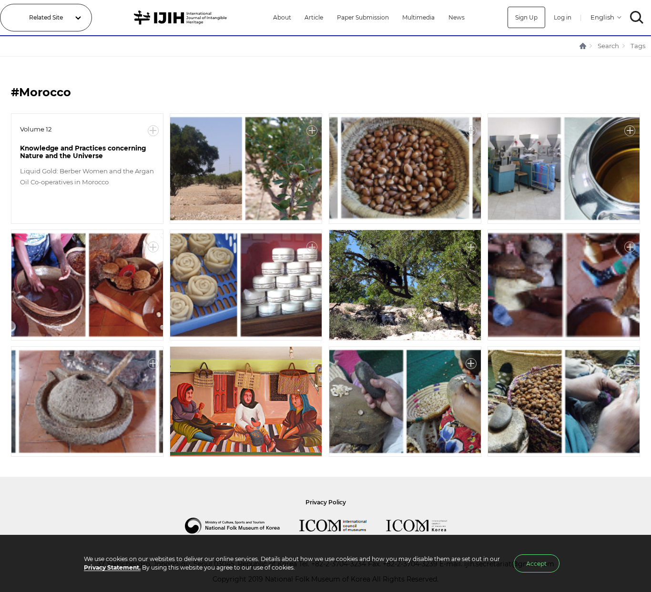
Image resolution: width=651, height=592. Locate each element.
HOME (583, 46)
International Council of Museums (342, 525)
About (282, 17)
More (153, 130)
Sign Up (526, 17)
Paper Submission (363, 17)
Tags (638, 46)
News (456, 17)
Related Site (46, 17)
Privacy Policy (325, 502)
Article (314, 17)
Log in (562, 17)
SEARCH (637, 17)
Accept (536, 563)
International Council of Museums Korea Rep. (426, 525)
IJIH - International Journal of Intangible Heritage (182, 17)
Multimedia (418, 17)
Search (608, 46)
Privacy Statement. (112, 567)
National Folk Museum (242, 525)
